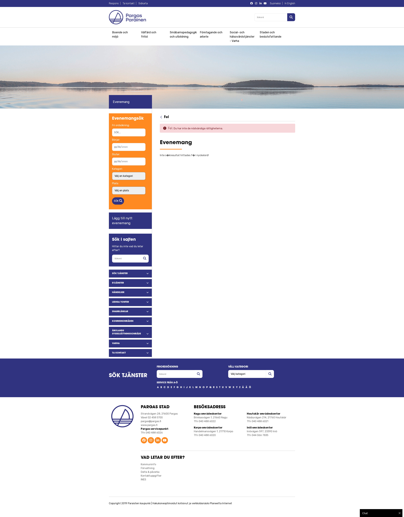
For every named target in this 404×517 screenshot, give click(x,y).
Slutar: (116, 154)
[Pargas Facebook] (251, 3)
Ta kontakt (128, 3)
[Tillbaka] (161, 117)
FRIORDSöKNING (167, 367)
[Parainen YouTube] (165, 440)
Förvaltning (147, 468)
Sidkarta (143, 3)
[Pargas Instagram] (256, 3)
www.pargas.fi (149, 425)
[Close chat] (399, 513)
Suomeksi (275, 3)
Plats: (115, 183)
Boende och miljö (120, 34)
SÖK (116, 200)
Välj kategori (238, 367)
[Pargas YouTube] (265, 3)
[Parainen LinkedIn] (158, 440)
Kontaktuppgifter (151, 475)
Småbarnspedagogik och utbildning (183, 34)
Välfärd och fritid (148, 34)
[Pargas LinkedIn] (260, 3)
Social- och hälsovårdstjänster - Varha (242, 37)
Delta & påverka (150, 471)
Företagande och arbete (211, 34)
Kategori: (117, 168)
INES (143, 479)
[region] (381, 513)
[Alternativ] (290, 138)
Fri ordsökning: (121, 125)
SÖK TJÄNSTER (128, 376)
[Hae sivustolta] (145, 259)
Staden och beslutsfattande (270, 34)
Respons (114, 3)
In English (290, 3)
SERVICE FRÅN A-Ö (167, 383)
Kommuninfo (148, 464)
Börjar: (116, 139)
